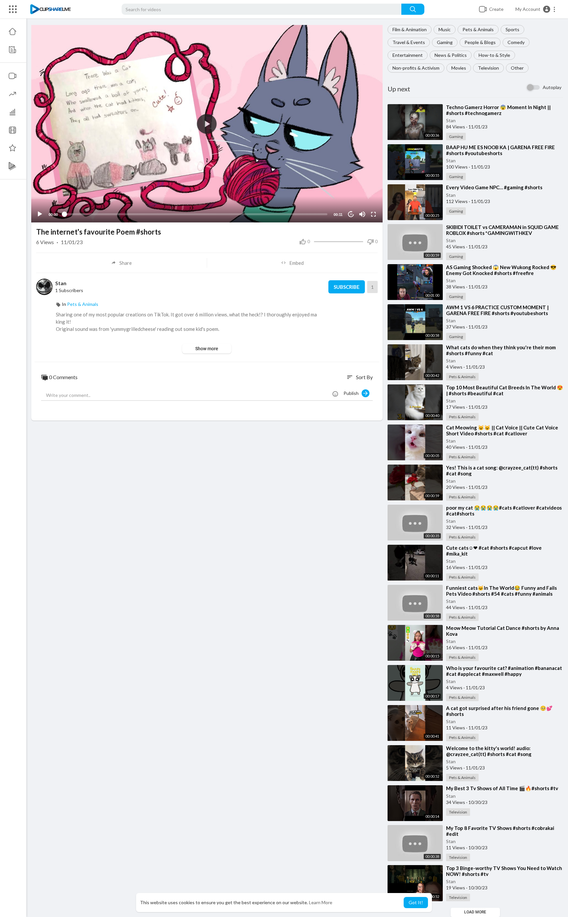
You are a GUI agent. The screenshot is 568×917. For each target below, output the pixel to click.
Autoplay (552, 87)
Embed (296, 263)
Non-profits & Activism (415, 68)
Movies (458, 68)
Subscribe (347, 287)
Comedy (516, 42)
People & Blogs (480, 42)
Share (125, 263)
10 (351, 214)
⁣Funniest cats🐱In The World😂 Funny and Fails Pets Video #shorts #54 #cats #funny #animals (501, 591)
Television (488, 68)
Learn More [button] (320, 902)
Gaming (445, 42)
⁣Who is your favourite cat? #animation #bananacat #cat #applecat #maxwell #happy (504, 671)
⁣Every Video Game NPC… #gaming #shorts (494, 187)
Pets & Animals (478, 29)
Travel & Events (408, 42)
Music (444, 29)
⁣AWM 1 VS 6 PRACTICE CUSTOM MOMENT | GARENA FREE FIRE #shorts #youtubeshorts (497, 310)
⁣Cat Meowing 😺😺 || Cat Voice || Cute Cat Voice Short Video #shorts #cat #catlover (502, 430)
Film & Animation (409, 29)
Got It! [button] (416, 902)
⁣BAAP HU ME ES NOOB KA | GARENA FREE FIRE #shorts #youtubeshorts (500, 150)
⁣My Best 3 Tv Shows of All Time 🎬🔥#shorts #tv (502, 788)
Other (517, 68)
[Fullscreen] (373, 214)
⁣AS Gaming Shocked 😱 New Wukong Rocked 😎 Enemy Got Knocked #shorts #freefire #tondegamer (501, 273)
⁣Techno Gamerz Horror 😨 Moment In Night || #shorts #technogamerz (498, 110)
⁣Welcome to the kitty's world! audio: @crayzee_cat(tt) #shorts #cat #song (489, 751)
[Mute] (362, 214)
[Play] (39, 214)
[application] (207, 123)
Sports (512, 29)
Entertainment (407, 55)
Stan (451, 120)
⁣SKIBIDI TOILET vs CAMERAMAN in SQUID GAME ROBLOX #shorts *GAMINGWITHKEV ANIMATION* (502, 233)
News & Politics (451, 55)
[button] (535, 9)
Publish (352, 393)
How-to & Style (494, 55)
